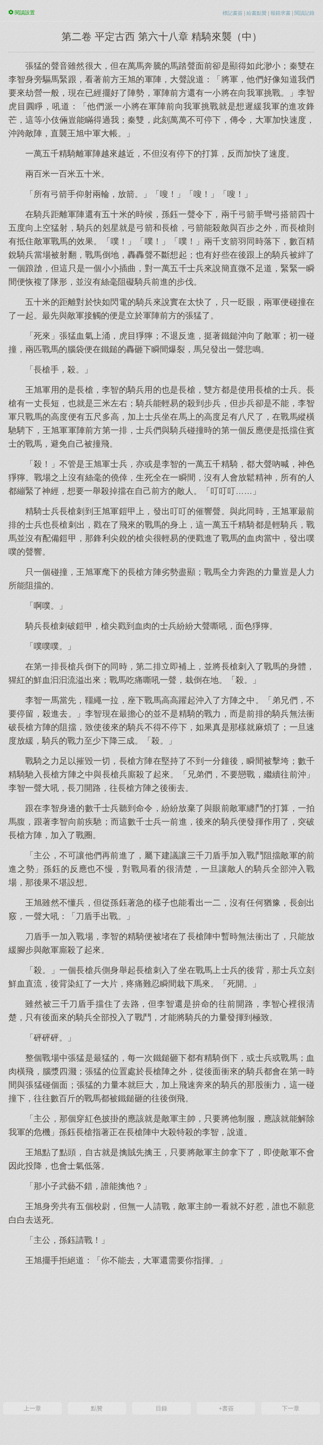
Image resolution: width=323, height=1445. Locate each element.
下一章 (290, 1408)
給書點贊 (256, 13)
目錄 (161, 1408)
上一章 (32, 1408)
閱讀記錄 (304, 13)
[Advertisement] (161, 1333)
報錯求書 (280, 13)
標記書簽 (232, 13)
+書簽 (226, 1408)
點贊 (97, 1408)
